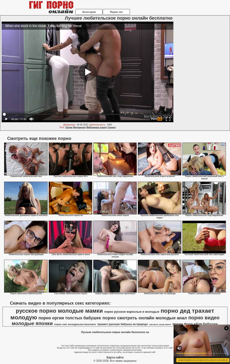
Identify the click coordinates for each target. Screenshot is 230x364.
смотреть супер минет (160, 324)
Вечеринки (79, 127)
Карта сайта (115, 357)
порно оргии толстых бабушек (69, 318)
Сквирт (112, 127)
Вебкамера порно (96, 127)
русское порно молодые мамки (59, 311)
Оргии (68, 127)
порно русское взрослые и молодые (131, 311)
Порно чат (116, 11)
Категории (89, 11)
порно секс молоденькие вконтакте (75, 324)
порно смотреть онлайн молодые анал (144, 317)
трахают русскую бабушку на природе (122, 324)
